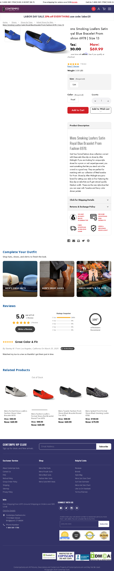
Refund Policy (8, 478)
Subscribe (103, 446)
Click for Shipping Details (82, 200)
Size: (77, 78)
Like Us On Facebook (83, 488)
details (72, 2)
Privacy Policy (8, 492)
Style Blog (78, 475)
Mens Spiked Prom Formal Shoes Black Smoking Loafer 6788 (97, 413)
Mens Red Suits (44, 468)
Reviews (78, 468)
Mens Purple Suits (45, 471)
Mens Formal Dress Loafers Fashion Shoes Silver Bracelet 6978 (15, 413)
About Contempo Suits (11, 468)
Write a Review (25, 329)
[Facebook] (68, 241)
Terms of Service (81, 492)
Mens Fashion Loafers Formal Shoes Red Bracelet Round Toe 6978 (42, 416)
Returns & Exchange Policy (82, 206)
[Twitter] (83, 241)
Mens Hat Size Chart (82, 485)
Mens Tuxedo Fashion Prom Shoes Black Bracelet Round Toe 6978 (69, 413)
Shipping (6, 485)
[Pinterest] (88, 241)
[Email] (73, 241)
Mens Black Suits (45, 475)
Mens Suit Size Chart (83, 478)
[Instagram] (72, 508)
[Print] (78, 241)
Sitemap (6, 488)
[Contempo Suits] (10, 8)
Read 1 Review (73, 66)
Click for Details (9, 510)
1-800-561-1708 (12, 527)
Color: (75, 94)
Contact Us (7, 471)
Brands (77, 471)
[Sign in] (98, 9)
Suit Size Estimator (82, 482)
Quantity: (95, 94)
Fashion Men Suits (45, 478)
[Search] (93, 9)
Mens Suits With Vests (47, 482)
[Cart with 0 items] (104, 9)
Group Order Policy (10, 482)
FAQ (4, 475)
